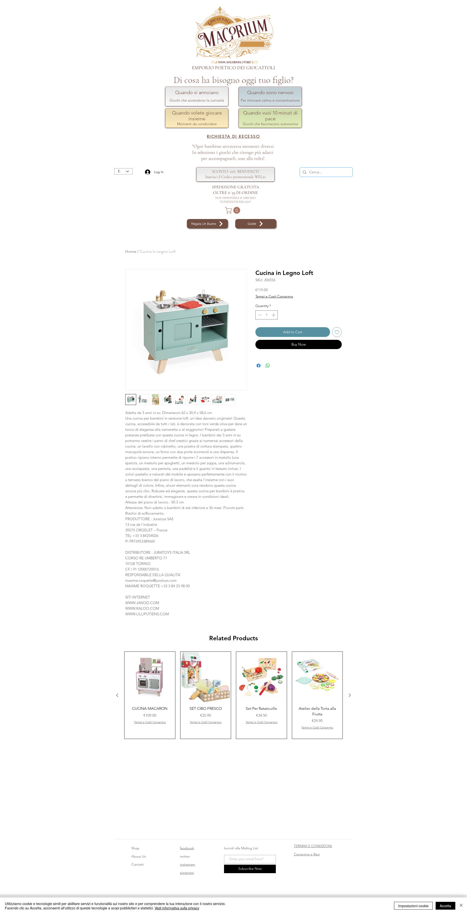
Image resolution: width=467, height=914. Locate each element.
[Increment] (274, 315)
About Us (138, 856)
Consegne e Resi (307, 854)
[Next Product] (350, 695)
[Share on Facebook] (258, 366)
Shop (135, 848)
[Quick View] (150, 677)
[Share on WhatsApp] (268, 366)
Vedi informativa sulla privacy (177, 907)
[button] (233, 210)
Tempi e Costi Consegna (274, 296)
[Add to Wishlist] (337, 332)
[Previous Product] (117, 695)
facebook (187, 848)
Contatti (137, 864)
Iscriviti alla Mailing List (241, 848)
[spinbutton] (266, 315)
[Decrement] (259, 315)
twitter (185, 856)
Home (130, 251)
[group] (233, 695)
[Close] (461, 905)
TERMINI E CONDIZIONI (313, 846)
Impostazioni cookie (413, 905)
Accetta (445, 905)
